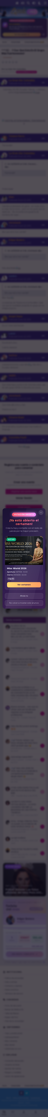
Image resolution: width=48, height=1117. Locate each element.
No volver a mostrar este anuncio (24, 603)
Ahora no (24, 596)
